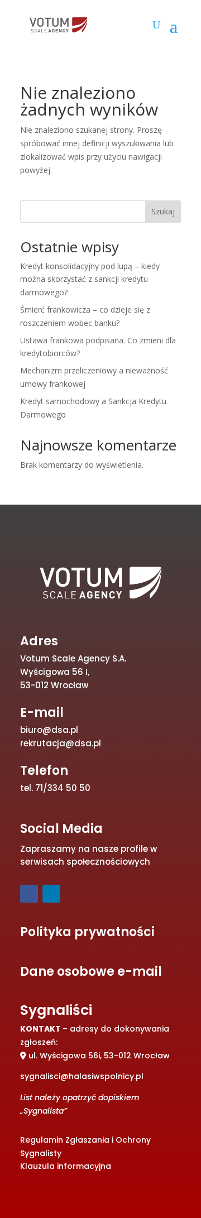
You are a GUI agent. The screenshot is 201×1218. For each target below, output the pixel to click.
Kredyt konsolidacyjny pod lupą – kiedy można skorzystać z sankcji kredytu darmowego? (90, 279)
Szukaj (163, 211)
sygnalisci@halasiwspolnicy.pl (81, 1076)
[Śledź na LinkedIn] (51, 894)
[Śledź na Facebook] (29, 894)
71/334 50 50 (62, 788)
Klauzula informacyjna (65, 1166)
